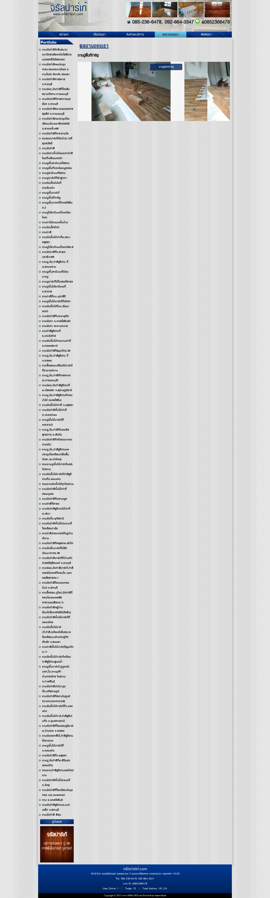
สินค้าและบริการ (135, 34)
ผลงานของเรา (170, 34)
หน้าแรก (63, 34)
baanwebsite (160, 895)
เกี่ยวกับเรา (99, 34)
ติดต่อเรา (206, 34)
